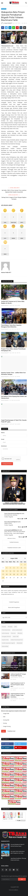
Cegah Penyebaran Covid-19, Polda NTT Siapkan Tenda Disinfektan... (18, 695)
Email (2, 439)
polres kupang (5, 633)
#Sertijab (10, 626)
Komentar (4, 429)
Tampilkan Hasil (11, 731)
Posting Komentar (7, 463)
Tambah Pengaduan (14, 602)
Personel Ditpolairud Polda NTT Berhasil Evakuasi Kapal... (17, 845)
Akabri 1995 (15, 636)
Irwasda (4, 626)
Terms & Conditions (13, 890)
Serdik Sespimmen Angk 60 (8, 643)
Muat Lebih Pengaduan (14, 607)
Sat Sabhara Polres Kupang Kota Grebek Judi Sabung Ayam (14, 397)
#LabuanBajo (5, 646)
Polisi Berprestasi (6, 630)
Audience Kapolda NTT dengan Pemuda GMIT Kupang (18, 674)
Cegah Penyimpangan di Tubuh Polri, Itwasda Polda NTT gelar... (14, 421)
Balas (20, 518)
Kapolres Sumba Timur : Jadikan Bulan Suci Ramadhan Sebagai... (13, 373)
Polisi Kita (4, 8)
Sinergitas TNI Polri (6, 636)
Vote (3, 731)
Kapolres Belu (5, 639)
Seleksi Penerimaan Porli (17, 639)
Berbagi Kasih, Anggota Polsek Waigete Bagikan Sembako (14, 198)
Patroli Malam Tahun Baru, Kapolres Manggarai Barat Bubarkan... (11, 326)
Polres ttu (13, 633)
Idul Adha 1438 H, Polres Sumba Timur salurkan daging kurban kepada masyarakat (14, 191)
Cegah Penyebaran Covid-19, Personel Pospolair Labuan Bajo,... (18, 684)
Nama (3, 432)
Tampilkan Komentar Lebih (14, 547)
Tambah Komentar (14, 542)
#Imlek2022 (19, 643)
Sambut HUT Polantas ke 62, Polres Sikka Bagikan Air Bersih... (12, 302)
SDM (15, 626)
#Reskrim (20, 633)
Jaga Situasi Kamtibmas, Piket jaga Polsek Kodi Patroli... (18, 859)
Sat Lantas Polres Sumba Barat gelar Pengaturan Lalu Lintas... (17, 852)
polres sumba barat (17, 630)
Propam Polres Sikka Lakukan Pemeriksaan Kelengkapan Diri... (13, 349)
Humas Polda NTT (8, 23)
